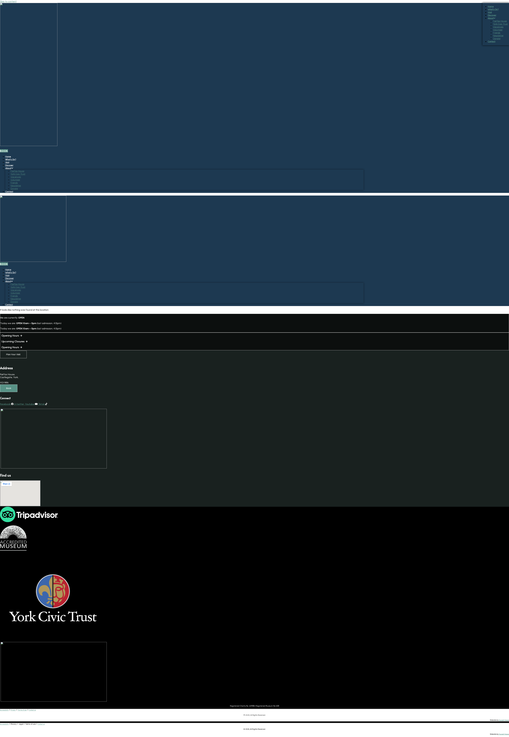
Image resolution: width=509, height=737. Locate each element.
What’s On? (10, 159)
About (8, 168)
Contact (9, 191)
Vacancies (16, 177)
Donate (14, 188)
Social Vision (504, 720)
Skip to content (8, 1)
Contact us (32, 710)
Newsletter (16, 185)
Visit (7, 162)
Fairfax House (17, 171)
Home (8, 156)
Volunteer (15, 179)
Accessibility (4, 710)
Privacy (13, 710)
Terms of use (22, 710)
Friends (14, 182)
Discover (9, 165)
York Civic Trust (18, 174)
